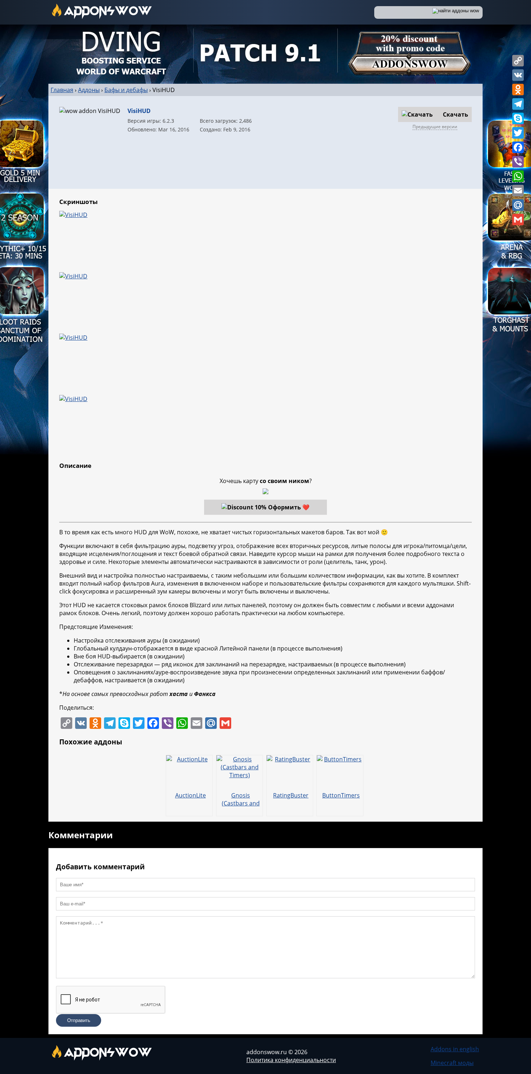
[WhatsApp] (518, 176)
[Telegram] (518, 104)
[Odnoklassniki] (518, 89)
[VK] (518, 75)
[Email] (518, 190)
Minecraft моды (452, 1063)
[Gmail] (518, 219)
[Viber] (518, 162)
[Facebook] (518, 147)
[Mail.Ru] (518, 205)
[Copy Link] (518, 60)
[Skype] (518, 118)
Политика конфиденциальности (291, 1060)
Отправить (78, 1020)
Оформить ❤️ (289, 507)
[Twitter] (518, 133)
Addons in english (455, 1049)
